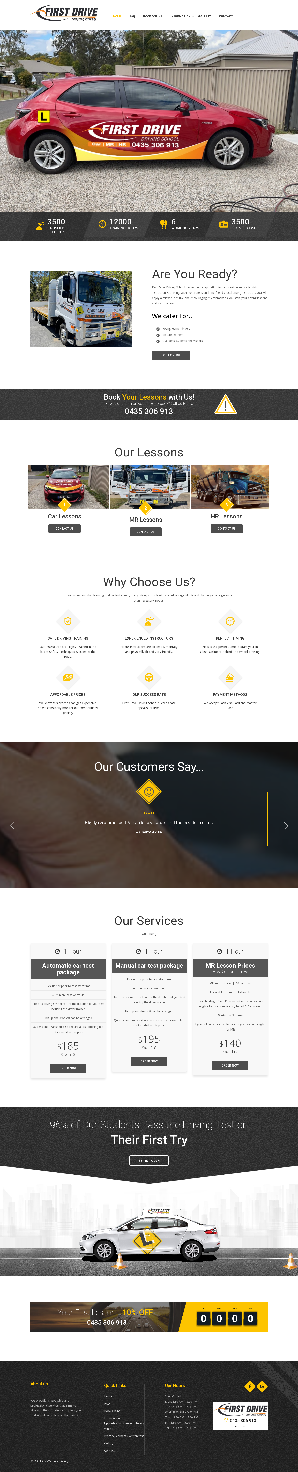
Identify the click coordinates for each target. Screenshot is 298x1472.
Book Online (112, 1411)
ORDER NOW (68, 1065)
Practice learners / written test (124, 1436)
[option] (58, 226)
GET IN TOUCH (149, 1161)
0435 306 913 (243, 1420)
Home (108, 1396)
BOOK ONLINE (171, 355)
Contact (109, 1450)
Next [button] (12, 826)
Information (112, 1418)
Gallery (108, 1443)
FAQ (107, 1403)
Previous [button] (286, 826)
